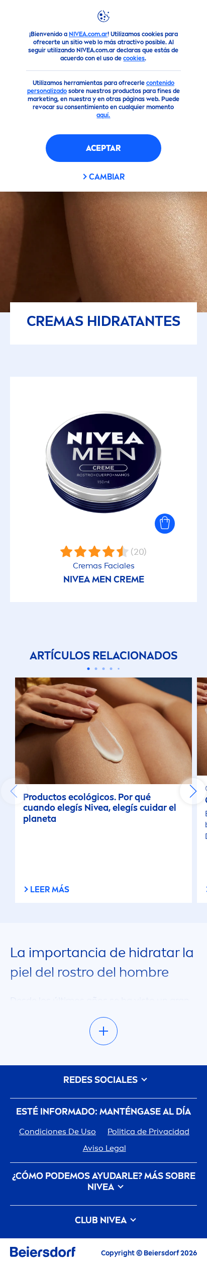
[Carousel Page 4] (111, 668)
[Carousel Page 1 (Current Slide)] (88, 668)
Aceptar (103, 148)
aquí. (103, 115)
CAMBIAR (107, 177)
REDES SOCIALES (101, 1080)
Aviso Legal (104, 1148)
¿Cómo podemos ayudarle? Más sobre (103, 1182)
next (193, 791)
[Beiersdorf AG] (42, 1253)
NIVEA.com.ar (88, 34)
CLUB (101, 1220)
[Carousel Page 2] (96, 668)
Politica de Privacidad (148, 1131)
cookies (134, 58)
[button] (165, 524)
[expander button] (103, 1031)
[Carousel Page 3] (103, 668)
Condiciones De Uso (57, 1131)
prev (14, 791)
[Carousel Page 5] (119, 668)
